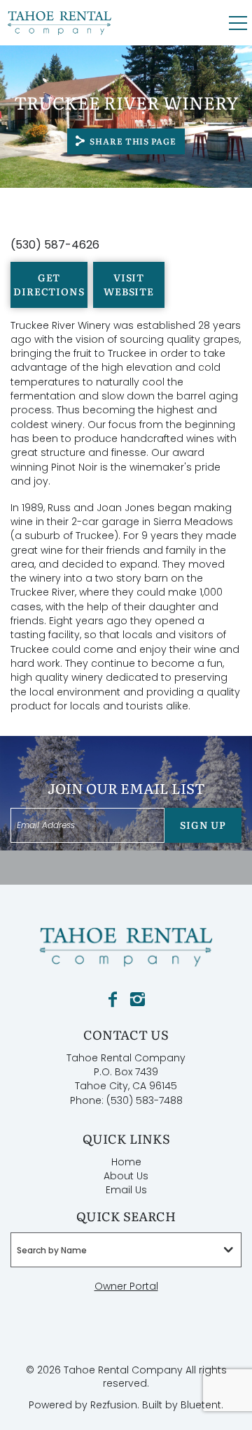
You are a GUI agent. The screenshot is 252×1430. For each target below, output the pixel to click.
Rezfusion (113, 1405)
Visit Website (129, 284)
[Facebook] (113, 1000)
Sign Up (203, 825)
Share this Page (133, 141)
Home (126, 1162)
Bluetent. (202, 1405)
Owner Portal (126, 1286)
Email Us (126, 1190)
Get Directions (49, 284)
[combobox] (125, 1249)
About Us (126, 1176)
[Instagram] (137, 1000)
